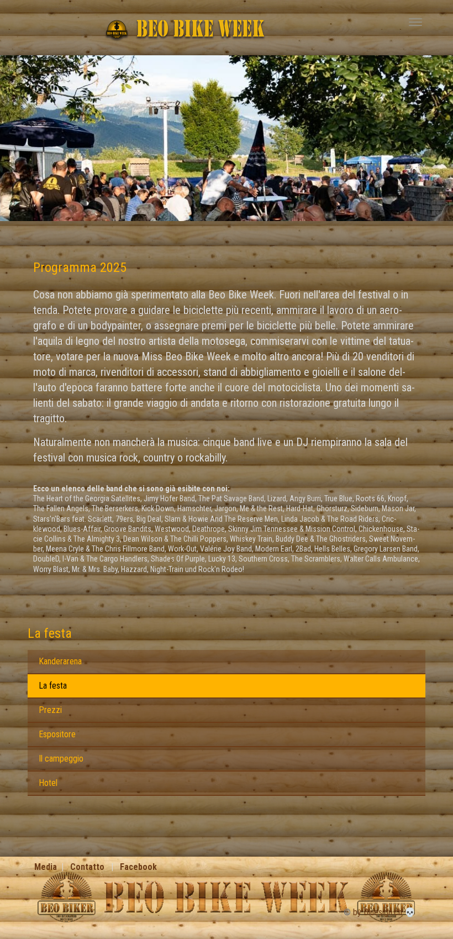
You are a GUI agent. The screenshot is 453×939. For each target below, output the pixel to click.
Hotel (48, 783)
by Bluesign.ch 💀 (384, 912)
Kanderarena (60, 661)
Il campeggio (61, 758)
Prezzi (50, 710)
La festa (50, 633)
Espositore (57, 734)
